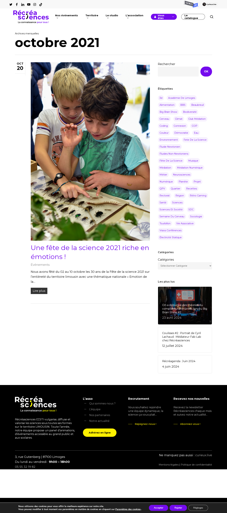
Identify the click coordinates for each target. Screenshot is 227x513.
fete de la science (195, 139)
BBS (182, 104)
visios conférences (170, 230)
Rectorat (165, 195)
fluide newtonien (170, 146)
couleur (164, 132)
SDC (191, 209)
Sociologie (196, 216)
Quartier (175, 188)
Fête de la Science (171, 160)
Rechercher (166, 64)
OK (206, 71)
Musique (193, 160)
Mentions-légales (169, 464)
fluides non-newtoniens (174, 153)
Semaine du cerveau (172, 216)
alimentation (167, 104)
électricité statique (171, 237)
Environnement (169, 139)
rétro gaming (198, 195)
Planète (183, 181)
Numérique (166, 181)
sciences (177, 202)
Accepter (158, 507)
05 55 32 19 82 (25, 467)
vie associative (185, 223)
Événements (40, 265)
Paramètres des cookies (128, 509)
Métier (163, 174)
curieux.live (203, 455)
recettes (191, 188)
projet (197, 181)
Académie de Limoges (181, 97)
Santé (163, 202)
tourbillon (165, 223)
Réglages (198, 507)
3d (161, 97)
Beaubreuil (197, 104)
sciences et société (171, 209)
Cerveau (164, 118)
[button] (99, 432)
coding (164, 125)
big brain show (168, 111)
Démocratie (181, 132)
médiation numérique (190, 167)
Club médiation (197, 118)
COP (194, 125)
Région (179, 195)
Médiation (165, 167)
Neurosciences (181, 174)
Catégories (166, 259)
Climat (178, 118)
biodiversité (190, 111)
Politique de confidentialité (196, 464)
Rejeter (178, 507)
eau (196, 132)
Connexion (180, 125)
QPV (162, 188)
